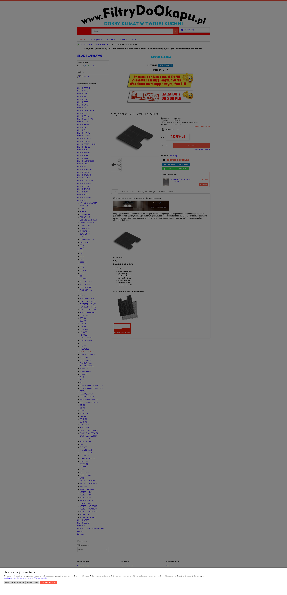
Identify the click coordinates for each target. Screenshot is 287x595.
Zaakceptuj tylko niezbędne (14, 582)
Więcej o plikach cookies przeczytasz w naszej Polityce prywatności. (25, 578)
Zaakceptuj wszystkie (48, 582)
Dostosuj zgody (32, 582)
